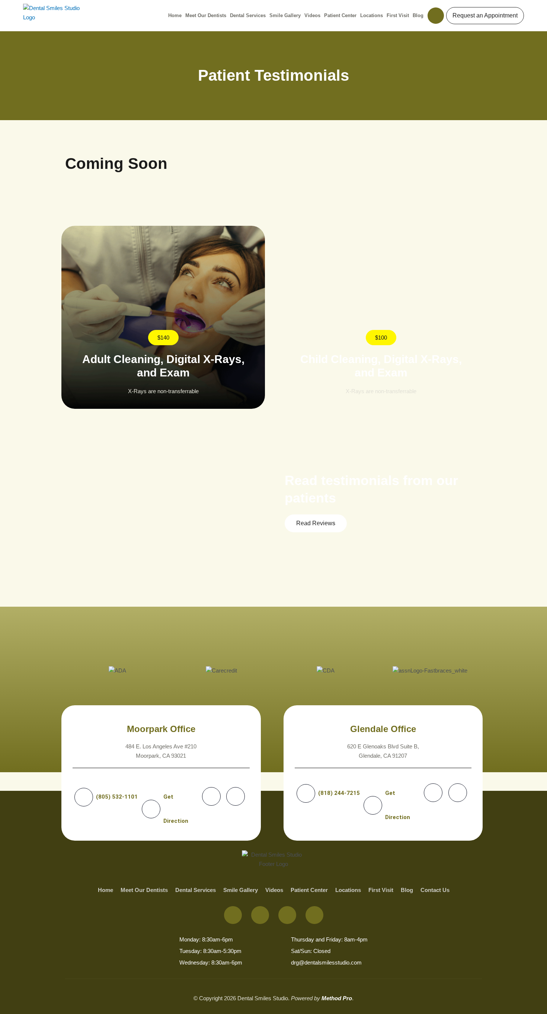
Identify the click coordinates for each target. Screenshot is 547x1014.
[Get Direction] (151, 809)
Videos (312, 15)
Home (175, 15)
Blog (418, 15)
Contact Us (435, 890)
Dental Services (248, 15)
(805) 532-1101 (117, 796)
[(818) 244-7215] (306, 793)
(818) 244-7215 (339, 793)
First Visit (398, 15)
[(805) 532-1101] (83, 797)
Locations (371, 15)
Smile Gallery (285, 15)
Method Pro (337, 998)
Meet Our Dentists (205, 15)
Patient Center (340, 15)
